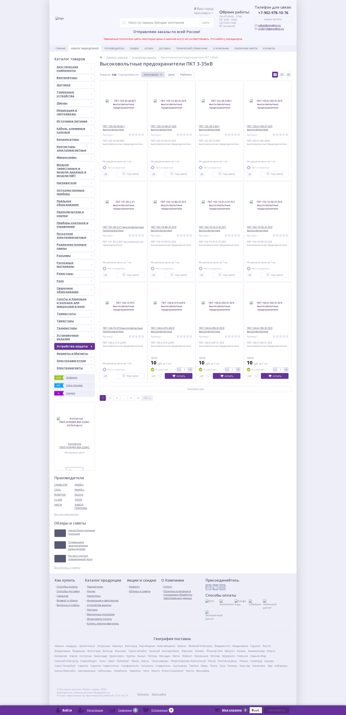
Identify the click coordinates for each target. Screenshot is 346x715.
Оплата (149, 48)
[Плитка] (275, 75)
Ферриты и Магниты (72, 353)
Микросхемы (66, 157)
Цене (171, 74)
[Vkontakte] (215, 587)
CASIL (57, 489)
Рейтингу (186, 74)
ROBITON (60, 494)
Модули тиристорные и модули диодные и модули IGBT (71, 170)
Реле (60, 281)
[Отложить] (160, 376)
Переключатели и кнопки (70, 213)
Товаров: (105, 74)
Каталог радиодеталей (85, 48)
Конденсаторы (68, 139)
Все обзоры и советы (67, 567)
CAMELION (60, 484)
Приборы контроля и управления (72, 224)
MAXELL (79, 489)
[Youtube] (208, 587)
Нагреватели (66, 183)
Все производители (66, 514)
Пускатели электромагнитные (71, 235)
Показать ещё (195, 389)
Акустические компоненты (67, 68)
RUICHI (79, 494)
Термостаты (66, 314)
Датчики (63, 85)
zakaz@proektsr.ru (269, 25)
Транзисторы (67, 328)
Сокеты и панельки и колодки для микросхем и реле (71, 302)
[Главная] (101, 57)
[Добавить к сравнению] (106, 174)
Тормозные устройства (65, 94)
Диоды (62, 103)
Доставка (164, 48)
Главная (60, 48)
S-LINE (58, 499)
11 (131, 398)
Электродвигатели (71, 361)
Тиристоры (65, 321)
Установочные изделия (68, 337)
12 (138, 398)
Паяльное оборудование (68, 203)
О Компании (221, 48)
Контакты (269, 48)
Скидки (134, 48)
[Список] (282, 75)
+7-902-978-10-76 (273, 12)
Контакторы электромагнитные (71, 148)
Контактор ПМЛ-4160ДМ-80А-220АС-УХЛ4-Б (74, 445)
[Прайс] (289, 75)
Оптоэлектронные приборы (70, 192)
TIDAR (78, 499)
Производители (114, 48)
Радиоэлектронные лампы (71, 246)
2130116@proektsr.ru (271, 28)
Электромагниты (70, 368)
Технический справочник (191, 48)
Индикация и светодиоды (67, 112)
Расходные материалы (65, 264)
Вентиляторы (67, 78)
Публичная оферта (245, 48)
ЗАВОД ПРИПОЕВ (81, 506)
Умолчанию (151, 74)
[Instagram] (222, 587)
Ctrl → (147, 398)
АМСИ (58, 504)
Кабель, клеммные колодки (71, 130)
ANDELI (79, 484)
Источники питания (72, 121)
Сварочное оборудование (68, 290)
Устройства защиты (72, 346)
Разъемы (64, 255)
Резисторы (65, 273)
